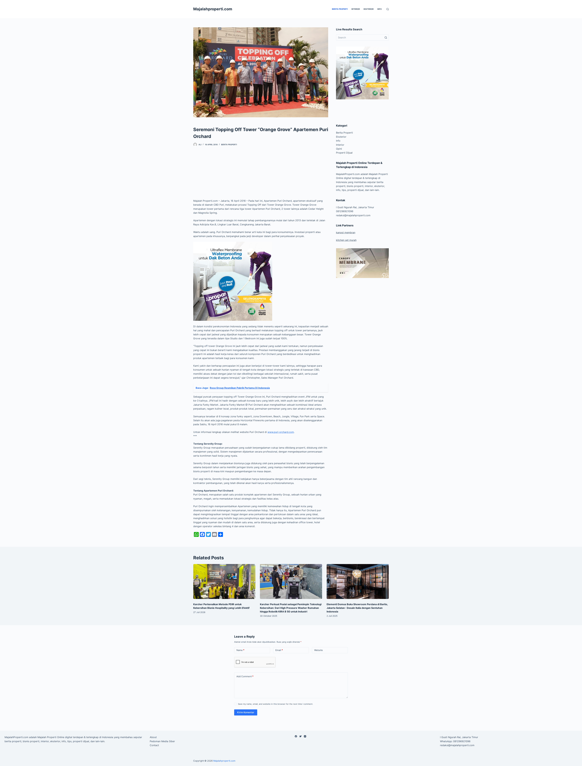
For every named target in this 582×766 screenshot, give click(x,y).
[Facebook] (296, 736)
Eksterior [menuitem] (369, 9)
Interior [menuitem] (355, 9)
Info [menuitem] (379, 9)
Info (338, 140)
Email (279, 650)
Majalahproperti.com (212, 9)
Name (240, 650)
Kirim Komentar (245, 712)
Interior (340, 144)
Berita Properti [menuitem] (340, 9)
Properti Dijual (344, 152)
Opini (339, 148)
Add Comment (244, 676)
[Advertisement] (260, 174)
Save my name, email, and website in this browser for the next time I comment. (275, 704)
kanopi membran (345, 232)
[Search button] (386, 37)
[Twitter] (300, 736)
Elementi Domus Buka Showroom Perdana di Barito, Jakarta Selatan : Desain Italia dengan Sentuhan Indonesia (357, 608)
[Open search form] (387, 9)
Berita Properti (229, 144)
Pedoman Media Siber (162, 741)
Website (318, 650)
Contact (154, 745)
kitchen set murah (346, 240)
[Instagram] (305, 736)
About (153, 737)
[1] (232, 281)
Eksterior (341, 136)
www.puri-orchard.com (281, 432)
